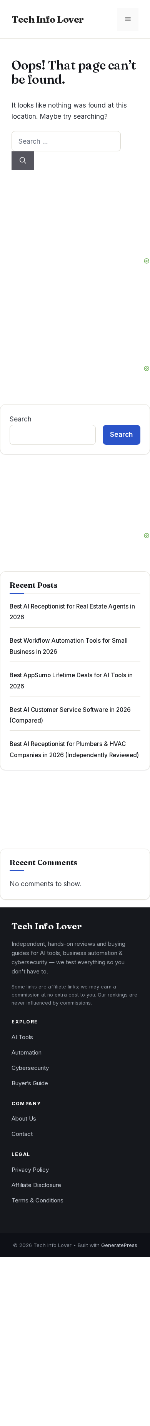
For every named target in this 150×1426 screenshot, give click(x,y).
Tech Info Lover (48, 19)
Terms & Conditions (37, 1200)
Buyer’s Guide (30, 1083)
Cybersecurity (30, 1068)
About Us (24, 1118)
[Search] (23, 160)
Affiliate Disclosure (36, 1185)
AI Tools (22, 1037)
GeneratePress (119, 1245)
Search (21, 419)
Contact (22, 1134)
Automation (27, 1052)
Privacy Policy (30, 1169)
